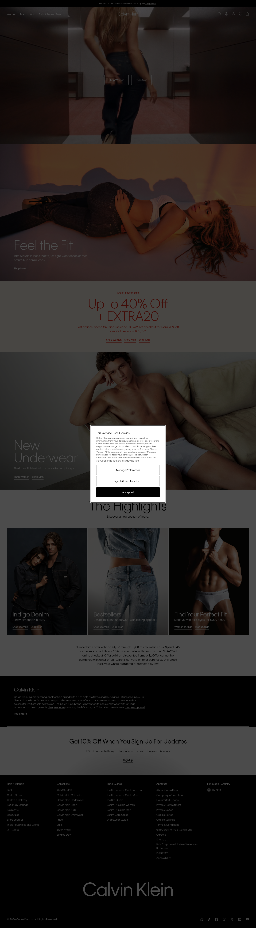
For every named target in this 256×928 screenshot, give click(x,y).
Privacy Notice (130, 460)
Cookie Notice (108, 460)
